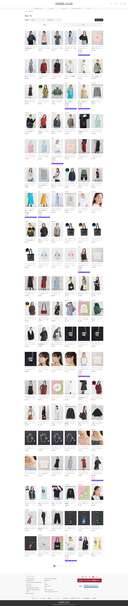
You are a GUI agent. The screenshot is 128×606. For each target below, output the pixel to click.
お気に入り (121, 3)
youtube (93, 577)
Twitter (89, 577)
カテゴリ (51, 8)
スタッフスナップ (77, 8)
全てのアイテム (38, 8)
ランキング (64, 8)
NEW (44, 24)
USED (83, 24)
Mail (96, 577)
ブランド (89, 8)
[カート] (124, 3)
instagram (86, 577)
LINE (82, 577)
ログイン (116, 3)
